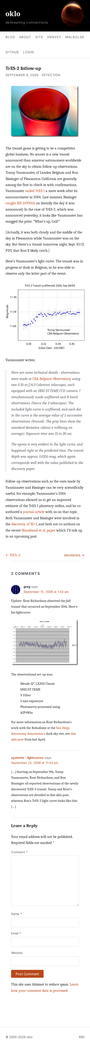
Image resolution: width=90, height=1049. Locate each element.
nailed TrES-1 (35, 191)
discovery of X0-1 (24, 524)
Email (16, 933)
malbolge (74, 37)
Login (28, 52)
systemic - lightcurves (27, 758)
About (25, 37)
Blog (10, 37)
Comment (19, 852)
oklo (13, 13)
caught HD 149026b (20, 203)
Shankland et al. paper (38, 530)
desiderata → (74, 555)
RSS (81, 1037)
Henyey (54, 37)
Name (16, 914)
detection (51, 75)
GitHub (12, 52)
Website (17, 953)
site (39, 37)
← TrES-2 (13, 555)
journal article (34, 512)
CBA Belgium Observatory (51, 379)
